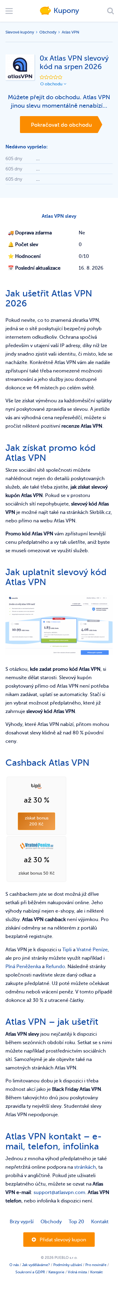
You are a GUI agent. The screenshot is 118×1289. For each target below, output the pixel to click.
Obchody (48, 32)
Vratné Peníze (92, 949)
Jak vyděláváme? (36, 1265)
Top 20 (76, 1221)
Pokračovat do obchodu (61, 125)
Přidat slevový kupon (62, 1240)
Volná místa (77, 1272)
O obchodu (52, 84)
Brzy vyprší (22, 1221)
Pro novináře (96, 1265)
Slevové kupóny (19, 32)
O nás (14, 1265)
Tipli (67, 949)
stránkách (85, 1167)
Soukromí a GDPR (30, 1272)
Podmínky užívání (67, 1265)
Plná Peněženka (23, 966)
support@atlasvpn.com (59, 1192)
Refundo (55, 966)
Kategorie (56, 1272)
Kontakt (100, 1221)
